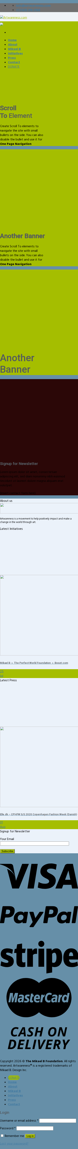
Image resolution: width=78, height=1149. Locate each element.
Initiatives (15, 53)
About (12, 44)
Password (8, 1128)
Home (12, 40)
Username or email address (19, 1120)
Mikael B (14, 49)
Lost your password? (14, 1143)
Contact (14, 62)
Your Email (7, 839)
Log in (30, 1136)
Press (12, 58)
